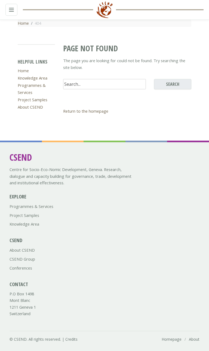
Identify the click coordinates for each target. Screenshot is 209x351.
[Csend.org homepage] (104, 10)
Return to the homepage (85, 111)
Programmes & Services (31, 206)
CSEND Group (22, 259)
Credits (71, 339)
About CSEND (30, 107)
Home (23, 23)
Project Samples (32, 99)
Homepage (172, 339)
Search (172, 84)
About (194, 339)
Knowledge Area (32, 78)
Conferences (21, 268)
